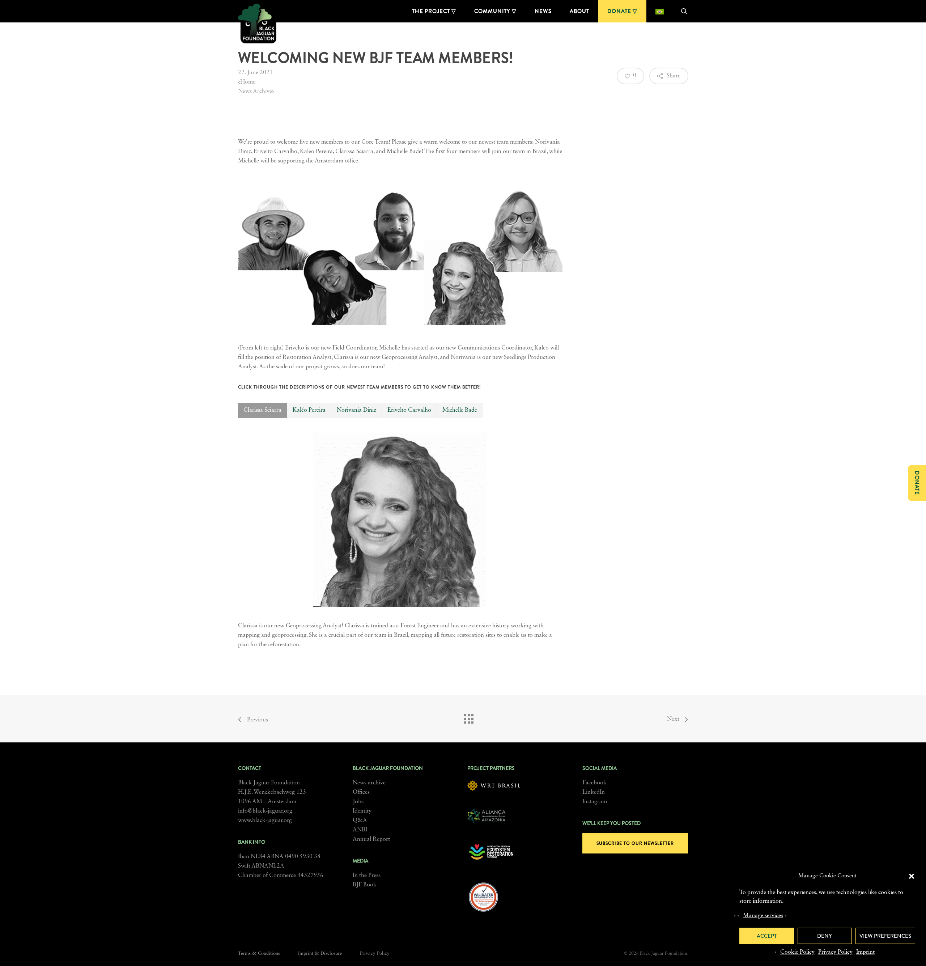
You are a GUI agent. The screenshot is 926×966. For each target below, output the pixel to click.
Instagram (594, 802)
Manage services (763, 916)
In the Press (367, 875)
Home (247, 82)
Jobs (358, 802)
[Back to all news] (468, 717)
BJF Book (365, 885)
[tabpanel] (400, 540)
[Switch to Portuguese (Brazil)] (659, 11)
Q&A (360, 820)
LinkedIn (593, 792)
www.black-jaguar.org (265, 820)
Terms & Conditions (259, 953)
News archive (369, 783)
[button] (911, 876)
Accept (767, 936)
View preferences (885, 936)
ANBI (360, 830)
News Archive (255, 91)
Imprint (865, 952)
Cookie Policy (797, 952)
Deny (824, 936)
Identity (362, 811)
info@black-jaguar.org (265, 811)
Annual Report (371, 839)
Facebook (594, 783)
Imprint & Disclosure (320, 953)
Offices (361, 792)
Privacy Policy (835, 952)
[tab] (262, 410)
